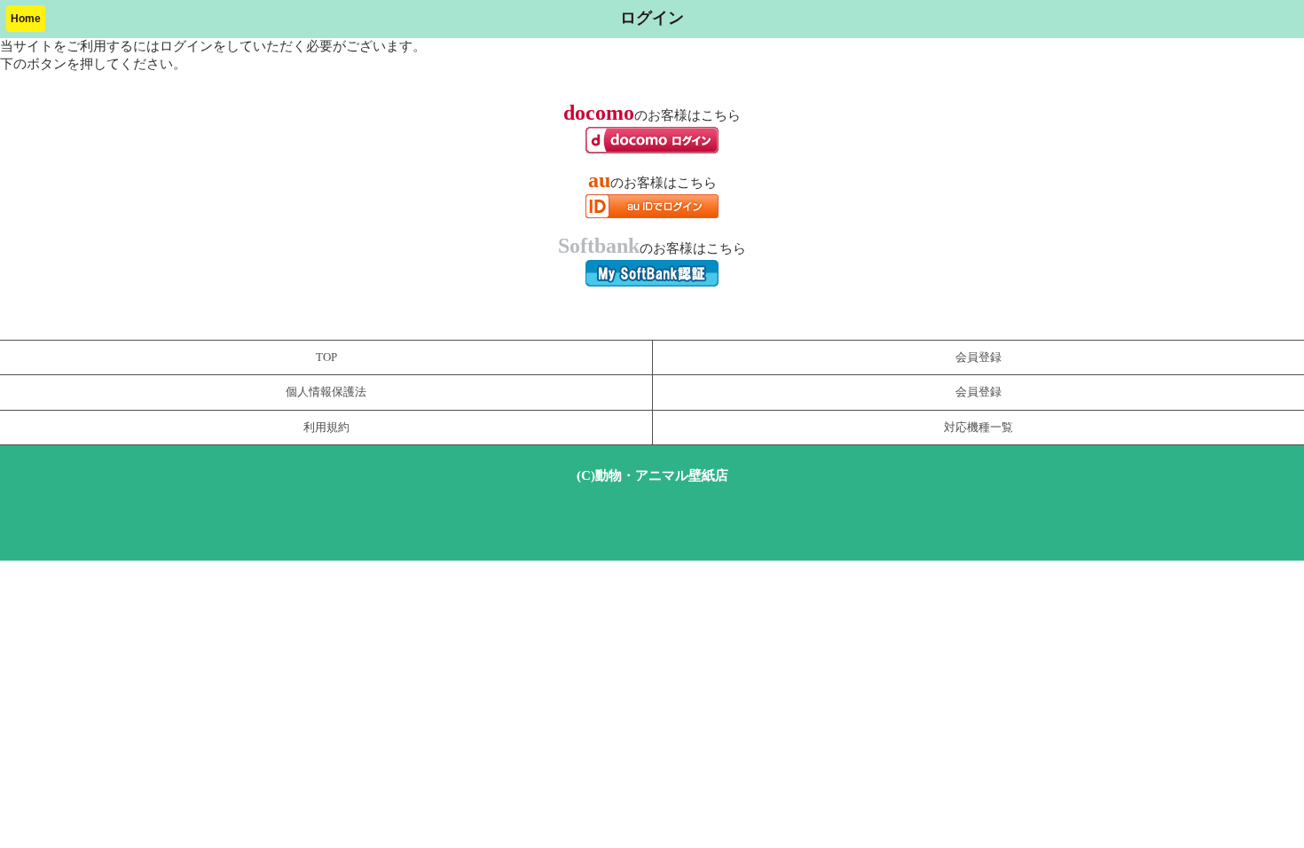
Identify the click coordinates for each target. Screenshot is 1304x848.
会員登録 (978, 357)
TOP (326, 357)
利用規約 (326, 427)
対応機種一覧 (978, 427)
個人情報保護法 (326, 392)
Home (26, 18)
